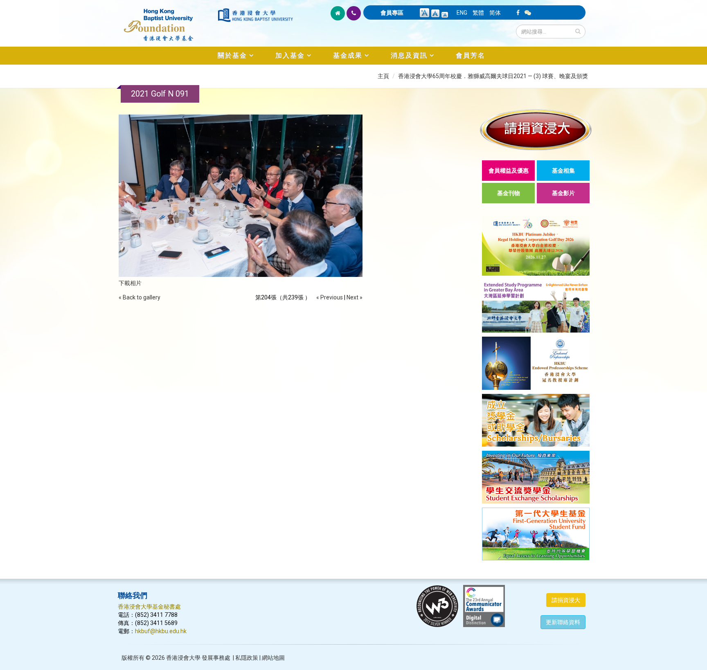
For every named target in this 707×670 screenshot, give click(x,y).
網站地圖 (273, 657)
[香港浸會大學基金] (167, 20)
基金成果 (348, 55)
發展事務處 (216, 657)
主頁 (383, 76)
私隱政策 (246, 657)
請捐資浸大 (566, 600)
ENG (462, 12)
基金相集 (563, 170)
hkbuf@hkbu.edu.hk (161, 631)
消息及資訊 (409, 55)
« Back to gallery (139, 297)
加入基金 (290, 55)
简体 (495, 12)
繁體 (478, 12)
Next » (355, 297)
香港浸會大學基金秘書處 (149, 606)
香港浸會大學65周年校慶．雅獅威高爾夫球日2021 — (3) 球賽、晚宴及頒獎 (493, 76)
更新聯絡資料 (563, 622)
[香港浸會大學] (255, 15)
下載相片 (130, 283)
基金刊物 (508, 193)
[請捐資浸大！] (536, 129)
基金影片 (563, 193)
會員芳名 (470, 55)
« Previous (329, 297)
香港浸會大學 (183, 657)
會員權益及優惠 (509, 170)
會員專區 (392, 12)
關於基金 (232, 55)
